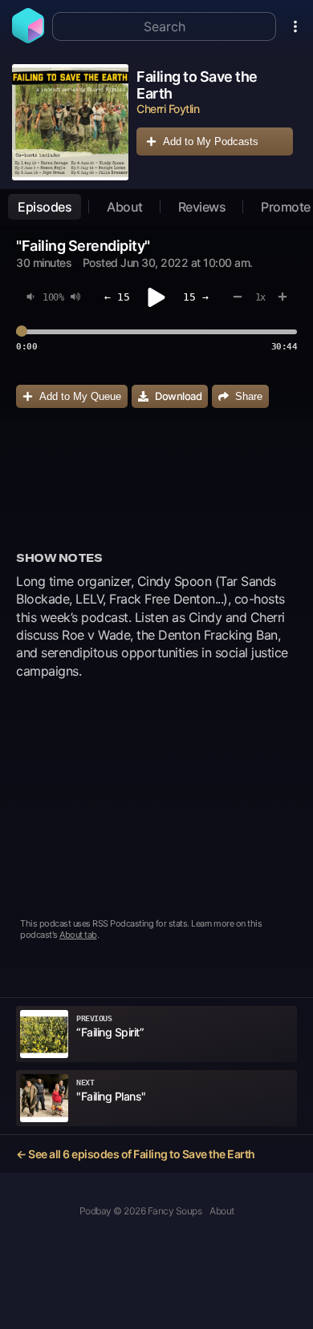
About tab (78, 934)
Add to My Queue (80, 396)
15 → (196, 297)
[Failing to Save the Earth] (70, 122)
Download (178, 396)
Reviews (202, 207)
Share (248, 396)
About (125, 207)
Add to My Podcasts (210, 141)
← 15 (117, 297)
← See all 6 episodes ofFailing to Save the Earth (135, 1154)
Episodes (44, 207)
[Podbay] (28, 38)
